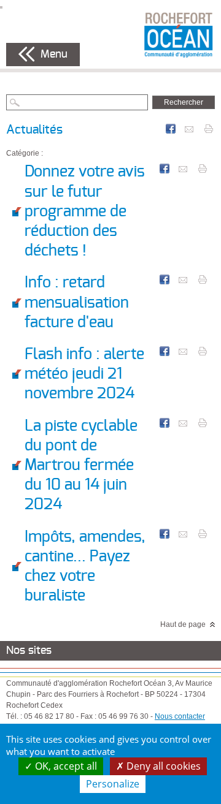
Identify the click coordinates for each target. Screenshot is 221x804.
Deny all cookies (162, 766)
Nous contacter (180, 716)
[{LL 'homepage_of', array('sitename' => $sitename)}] (178, 34)
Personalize (112, 784)
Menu (54, 54)
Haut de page (183, 624)
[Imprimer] (209, 128)
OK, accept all (65, 766)
